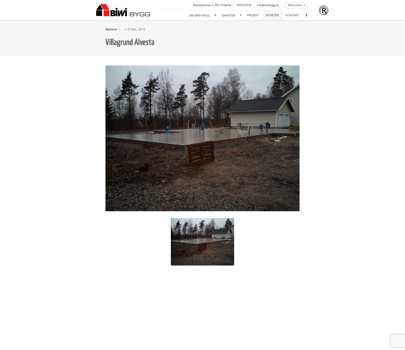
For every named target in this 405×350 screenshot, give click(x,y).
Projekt (253, 15)
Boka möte (295, 5)
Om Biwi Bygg (199, 15)
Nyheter (272, 15)
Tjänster (228, 15)
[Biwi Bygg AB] (123, 10)
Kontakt (292, 15)
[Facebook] (306, 15)
